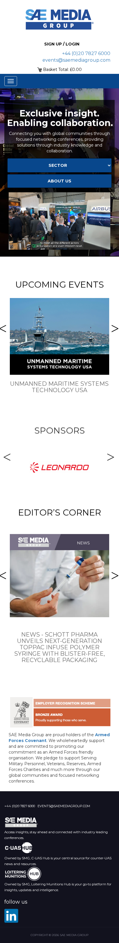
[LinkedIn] (11, 916)
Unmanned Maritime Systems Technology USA (59, 387)
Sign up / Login (61, 44)
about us (59, 181)
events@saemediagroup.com (76, 60)
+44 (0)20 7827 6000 (86, 53)
